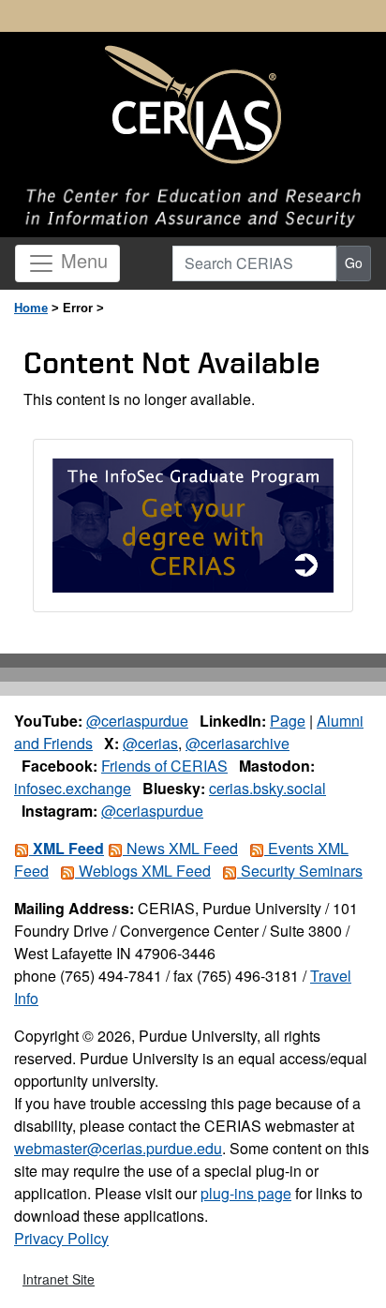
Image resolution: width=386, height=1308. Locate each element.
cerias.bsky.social (267, 788)
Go (354, 262)
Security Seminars (300, 870)
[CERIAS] (193, 105)
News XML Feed (180, 848)
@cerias (150, 743)
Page (287, 720)
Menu (81, 260)
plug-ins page (245, 1193)
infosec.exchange (72, 788)
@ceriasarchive (238, 743)
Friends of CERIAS (164, 765)
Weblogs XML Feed (143, 870)
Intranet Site (58, 1279)
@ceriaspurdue (137, 720)
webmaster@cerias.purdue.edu (118, 1148)
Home (31, 308)
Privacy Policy (61, 1238)
